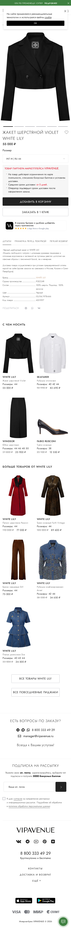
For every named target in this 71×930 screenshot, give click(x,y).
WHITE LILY (41, 277)
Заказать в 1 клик (35, 212)
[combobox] (35, 158)
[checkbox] (32, 802)
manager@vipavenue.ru (38, 736)
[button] (8, 126)
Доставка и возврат (35, 874)
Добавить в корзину (35, 202)
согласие (18, 798)
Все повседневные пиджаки (35, 692)
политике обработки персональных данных (29, 806)
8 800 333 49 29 (43, 730)
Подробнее (50, 3)
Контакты (35, 868)
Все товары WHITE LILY (35, 679)
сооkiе (48, 17)
